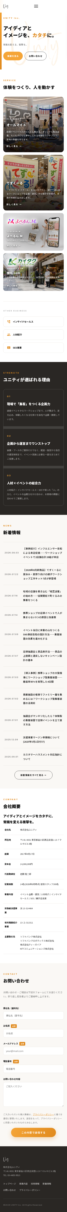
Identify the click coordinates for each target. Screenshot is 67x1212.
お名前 (9, 1025)
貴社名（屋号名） (11, 1008)
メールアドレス (13, 1043)
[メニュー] (36, 6)
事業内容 (23, 1183)
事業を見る (13, 56)
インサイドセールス (23, 321)
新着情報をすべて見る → (33, 775)
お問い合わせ (35, 56)
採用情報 (35, 1183)
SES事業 (17, 347)
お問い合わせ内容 (11, 1079)
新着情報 (47, 1183)
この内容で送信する (33, 1132)
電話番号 (10, 1061)
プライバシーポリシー (43, 1114)
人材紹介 (17, 334)
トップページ (9, 1183)
